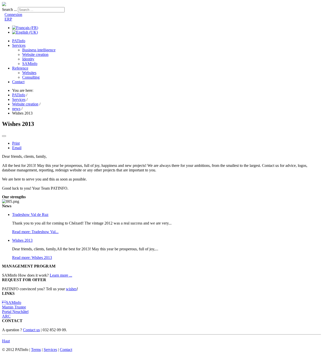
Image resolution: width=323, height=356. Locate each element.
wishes (71, 289)
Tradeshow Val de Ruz (30, 214)
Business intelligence (39, 50)
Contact (18, 82)
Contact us (31, 330)
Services (18, 45)
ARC (6, 316)
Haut (6, 341)
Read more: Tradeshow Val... (35, 232)
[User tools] (4, 136)
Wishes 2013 (22, 240)
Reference (20, 68)
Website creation (35, 54)
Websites (29, 73)
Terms (36, 349)
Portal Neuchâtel (15, 311)
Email (16, 148)
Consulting (31, 77)
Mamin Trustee (14, 307)
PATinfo (18, 41)
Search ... (9, 9)
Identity (28, 59)
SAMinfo (11, 302)
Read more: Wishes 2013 (32, 257)
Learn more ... (61, 275)
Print (16, 143)
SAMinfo (29, 63)
